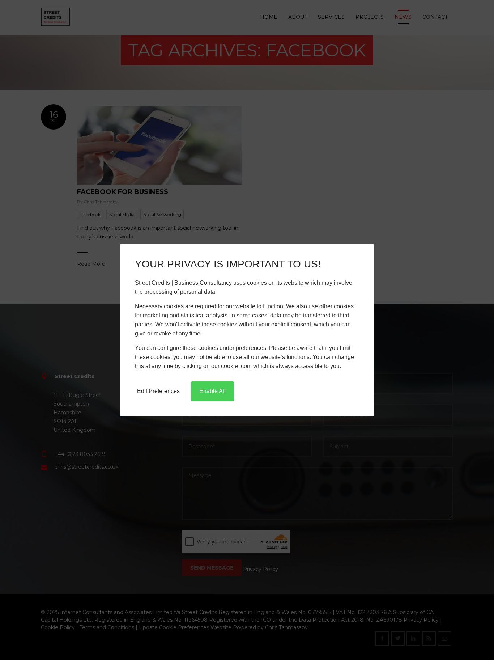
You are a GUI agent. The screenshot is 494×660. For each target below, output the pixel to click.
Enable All (212, 391)
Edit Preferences (158, 391)
